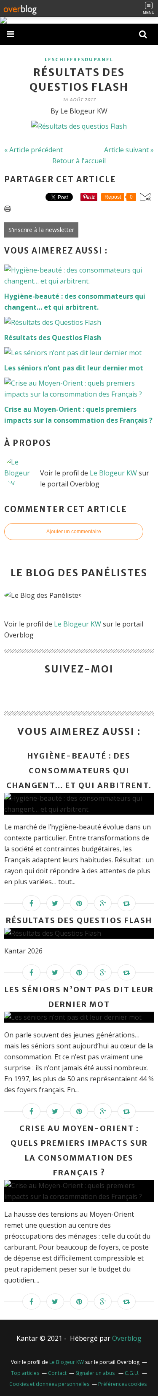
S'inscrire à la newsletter (41, 230)
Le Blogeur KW (113, 473)
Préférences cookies (122, 1384)
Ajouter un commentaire (73, 532)
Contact (57, 1373)
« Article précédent (33, 149)
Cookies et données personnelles (49, 1384)
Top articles (25, 1373)
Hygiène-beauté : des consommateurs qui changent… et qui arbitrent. (79, 770)
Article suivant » (129, 149)
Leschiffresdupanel (79, 59)
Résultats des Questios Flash (79, 920)
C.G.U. (132, 1373)
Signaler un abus (95, 1373)
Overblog (127, 1338)
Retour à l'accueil (79, 160)
